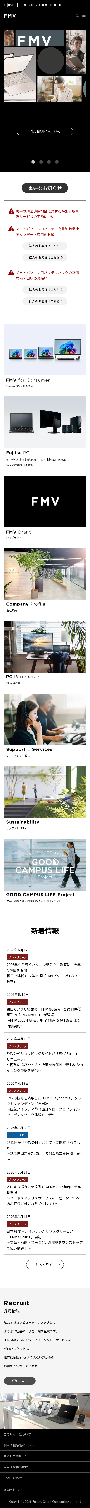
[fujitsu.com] (8, 4)
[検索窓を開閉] (77, 15)
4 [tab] (56, 161)
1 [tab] (33, 161)
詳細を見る (20, 1380)
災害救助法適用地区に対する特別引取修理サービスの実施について (47, 213)
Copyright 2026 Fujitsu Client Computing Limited (45, 1501)
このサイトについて (17, 1434)
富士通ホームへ (13, 1489)
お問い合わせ (12, 1478)
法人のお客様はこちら (44, 246)
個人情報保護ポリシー (18, 1445)
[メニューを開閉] (84, 15)
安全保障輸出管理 (15, 1467)
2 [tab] (41, 161)
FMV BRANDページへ (45, 131)
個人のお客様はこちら (44, 257)
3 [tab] (49, 161)
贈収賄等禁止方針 (15, 1456)
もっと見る (44, 1264)
